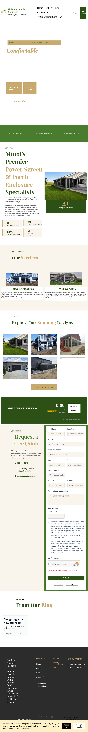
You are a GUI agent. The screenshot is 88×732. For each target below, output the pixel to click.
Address (51, 439)
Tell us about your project (59, 491)
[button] (15, 626)
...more (11, 628)
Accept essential (79, 726)
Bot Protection (53, 558)
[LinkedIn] (52, 717)
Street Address (54, 450)
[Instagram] (46, 717)
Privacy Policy (59, 585)
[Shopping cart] (61, 17)
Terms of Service (72, 585)
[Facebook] (40, 717)
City (50, 460)
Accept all (66, 726)
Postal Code (53, 470)
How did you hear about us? (55, 510)
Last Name (71, 429)
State (70, 460)
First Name (52, 429)
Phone (51, 481)
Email (70, 481)
